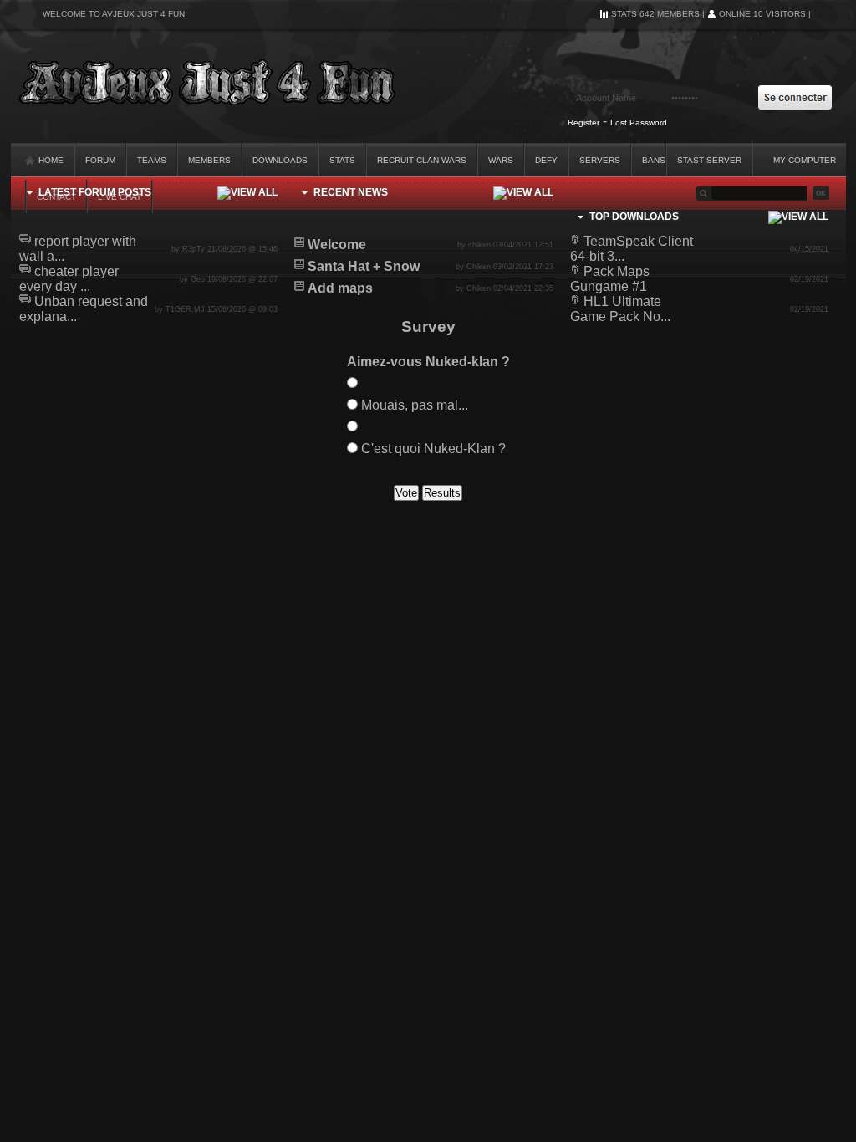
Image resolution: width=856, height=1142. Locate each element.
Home (50, 160)
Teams (151, 160)
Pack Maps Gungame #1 (610, 278)
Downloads (280, 160)
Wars (500, 160)
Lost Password (638, 122)
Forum (100, 160)
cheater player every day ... (69, 278)
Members (209, 160)
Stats (342, 160)
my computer (804, 160)
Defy (546, 160)
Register (583, 122)
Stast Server (709, 160)
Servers (599, 160)
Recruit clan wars (421, 160)
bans (653, 160)
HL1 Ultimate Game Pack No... (620, 309)
